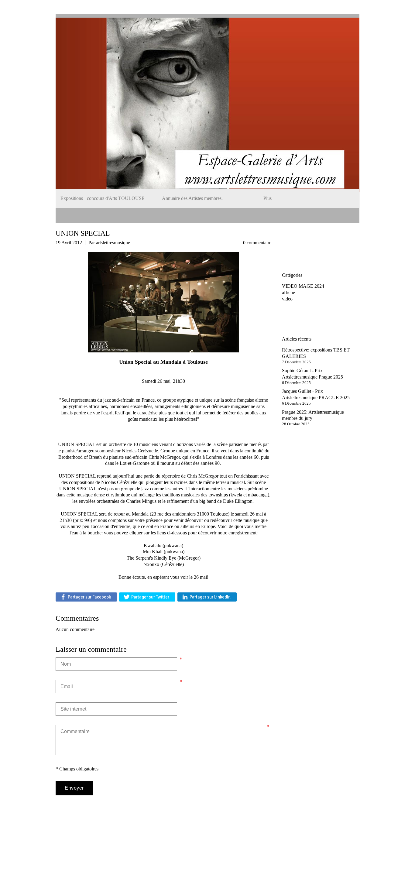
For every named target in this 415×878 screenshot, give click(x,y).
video (287, 298)
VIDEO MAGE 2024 (303, 286)
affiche (288, 292)
